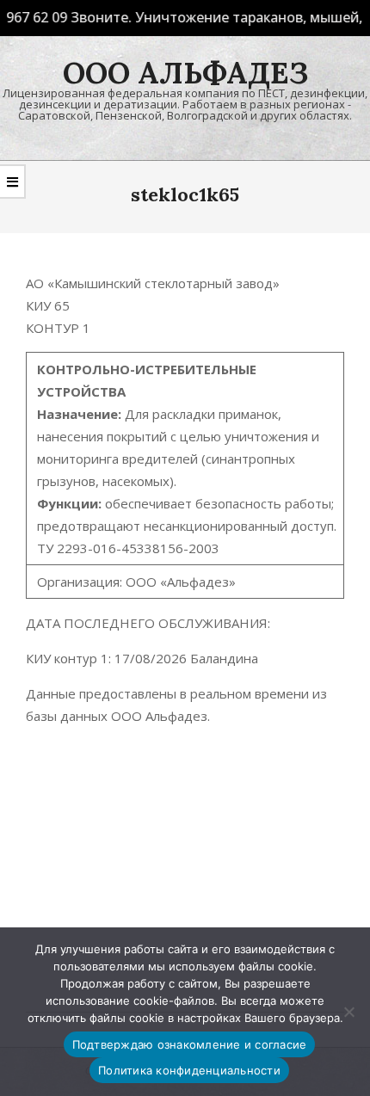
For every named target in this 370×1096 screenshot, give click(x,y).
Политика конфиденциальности (189, 1070)
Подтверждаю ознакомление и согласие (189, 1044)
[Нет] (348, 1011)
